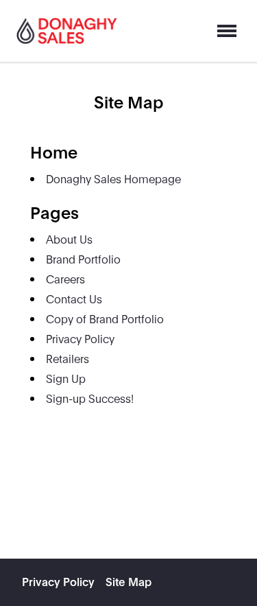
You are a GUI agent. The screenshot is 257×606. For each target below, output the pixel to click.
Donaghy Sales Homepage (113, 178)
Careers (65, 278)
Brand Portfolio (83, 258)
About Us (69, 238)
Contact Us (74, 298)
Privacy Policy (80, 338)
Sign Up (66, 378)
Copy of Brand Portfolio (105, 318)
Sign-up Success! (90, 398)
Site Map (128, 581)
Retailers (67, 358)
